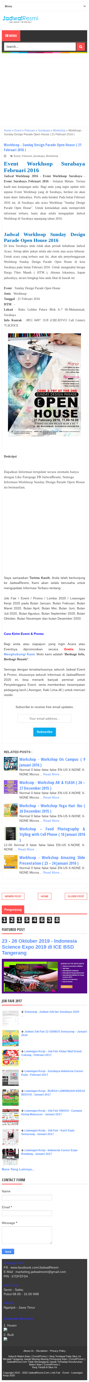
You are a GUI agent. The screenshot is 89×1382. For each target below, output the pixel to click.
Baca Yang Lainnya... (18, 1169)
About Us (29, 1350)
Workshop (52, 156)
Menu (12, 35)
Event (17, 156)
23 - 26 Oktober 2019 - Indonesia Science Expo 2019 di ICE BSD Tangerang (39, 947)
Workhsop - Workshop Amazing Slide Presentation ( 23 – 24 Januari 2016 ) (52, 860)
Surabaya (38, 156)
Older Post (76, 896)
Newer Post (13, 896)
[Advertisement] (44, 89)
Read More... (52, 774)
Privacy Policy (58, 1350)
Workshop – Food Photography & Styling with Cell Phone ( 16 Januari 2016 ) (52, 834)
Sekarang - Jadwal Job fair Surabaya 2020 (51, 1011)
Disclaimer (42, 1350)
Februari (27, 156)
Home (44, 896)
